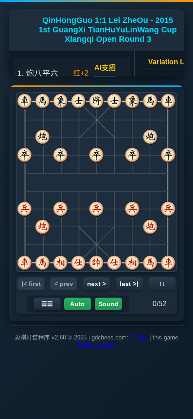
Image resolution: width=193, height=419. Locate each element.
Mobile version (96, 344)
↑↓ (162, 283)
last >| (129, 283)
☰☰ (47, 304)
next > (96, 283)
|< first (31, 283)
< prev (63, 283)
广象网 (139, 337)
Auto (77, 304)
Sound (108, 304)
